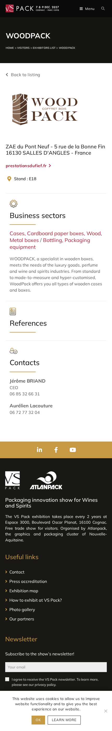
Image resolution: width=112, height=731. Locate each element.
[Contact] (56, 572)
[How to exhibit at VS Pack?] (56, 600)
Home (10, 48)
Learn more (64, 720)
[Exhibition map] (56, 591)
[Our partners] (56, 619)
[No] (105, 711)
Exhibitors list (44, 48)
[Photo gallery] (56, 609)
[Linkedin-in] (39, 450)
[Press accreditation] (56, 581)
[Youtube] (72, 450)
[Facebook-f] (56, 450)
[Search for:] (102, 8)
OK (38, 720)
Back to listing (25, 74)
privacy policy (45, 684)
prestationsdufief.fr (26, 165)
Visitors (23, 48)
